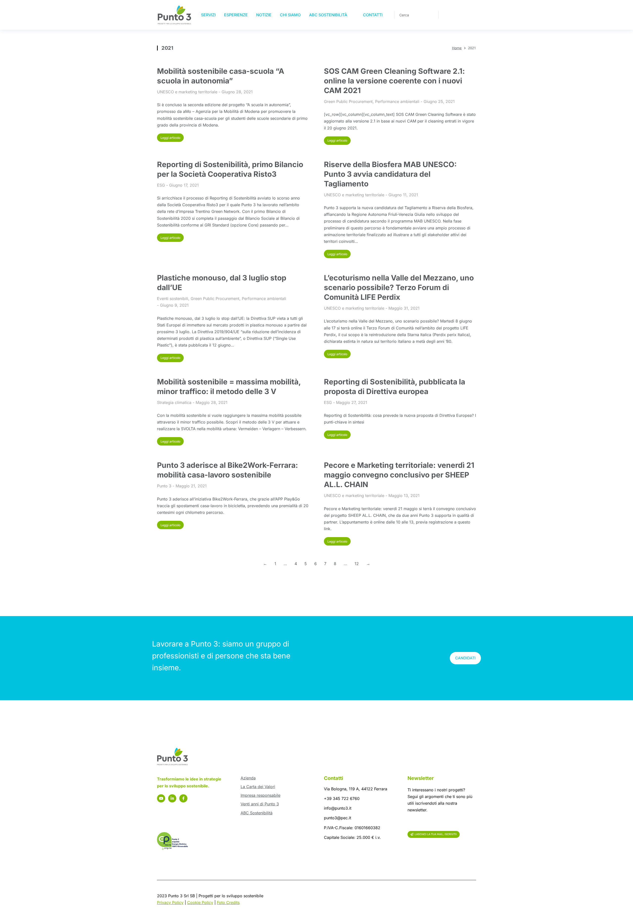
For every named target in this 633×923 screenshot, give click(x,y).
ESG (161, 185)
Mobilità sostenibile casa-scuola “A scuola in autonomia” (220, 76)
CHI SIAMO (290, 14)
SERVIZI (208, 14)
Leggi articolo (170, 138)
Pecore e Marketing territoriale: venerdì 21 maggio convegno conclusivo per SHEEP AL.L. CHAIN (399, 475)
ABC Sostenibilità (256, 812)
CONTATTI (373, 14)
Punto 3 (164, 485)
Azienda (248, 777)
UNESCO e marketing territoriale (187, 91)
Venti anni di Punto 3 (260, 803)
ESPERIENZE (236, 14)
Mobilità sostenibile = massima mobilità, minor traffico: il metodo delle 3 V (229, 386)
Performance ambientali (397, 101)
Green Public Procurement (348, 101)
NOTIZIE (263, 14)
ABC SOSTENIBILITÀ (328, 14)
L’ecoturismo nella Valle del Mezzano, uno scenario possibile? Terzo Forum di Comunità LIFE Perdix (399, 287)
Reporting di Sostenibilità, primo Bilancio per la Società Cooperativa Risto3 (230, 169)
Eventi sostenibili (172, 298)
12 (357, 563)
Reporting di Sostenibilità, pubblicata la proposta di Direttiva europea (394, 386)
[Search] (431, 15)
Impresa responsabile (260, 795)
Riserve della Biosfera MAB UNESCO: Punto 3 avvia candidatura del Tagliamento (390, 174)
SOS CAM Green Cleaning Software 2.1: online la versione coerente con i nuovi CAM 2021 (394, 81)
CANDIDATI (465, 658)
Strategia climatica (174, 402)
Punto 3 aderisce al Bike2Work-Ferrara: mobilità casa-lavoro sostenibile (227, 470)
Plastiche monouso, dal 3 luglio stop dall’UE (221, 282)
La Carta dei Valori (258, 786)
